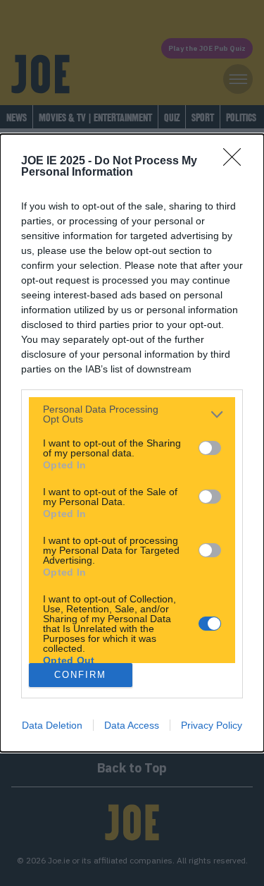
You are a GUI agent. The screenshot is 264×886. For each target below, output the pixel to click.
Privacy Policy (211, 725)
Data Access (131, 725)
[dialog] (132, 443)
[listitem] (132, 414)
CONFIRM (80, 674)
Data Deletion (52, 725)
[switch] (210, 448)
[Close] (236, 161)
